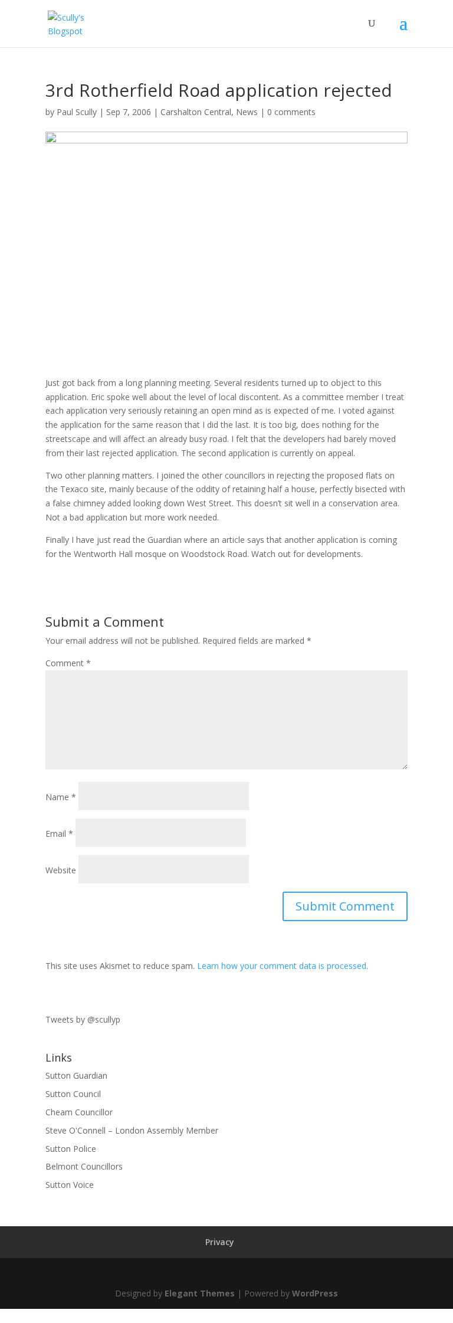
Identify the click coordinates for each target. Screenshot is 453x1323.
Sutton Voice (69, 1184)
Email (59, 833)
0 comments (291, 111)
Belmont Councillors (84, 1166)
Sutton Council (73, 1093)
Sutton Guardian (76, 1075)
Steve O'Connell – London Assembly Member (131, 1130)
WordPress (315, 1293)
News (247, 111)
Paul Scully (77, 111)
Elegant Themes (200, 1293)
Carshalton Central (195, 111)
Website (60, 870)
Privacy (219, 1241)
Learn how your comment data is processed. (282, 965)
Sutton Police (70, 1148)
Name (60, 797)
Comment (68, 663)
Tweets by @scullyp (82, 1019)
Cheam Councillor (79, 1112)
